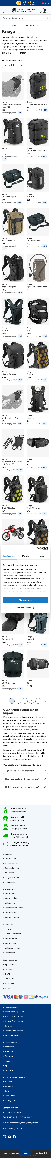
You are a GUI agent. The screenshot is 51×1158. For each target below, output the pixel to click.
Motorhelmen (10, 858)
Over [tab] (42, 556)
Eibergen (9, 1056)
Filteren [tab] (24, 1153)
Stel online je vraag (13, 1128)
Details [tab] (25, 556)
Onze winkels (11, 1042)
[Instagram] (4, 1137)
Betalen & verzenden (14, 1021)
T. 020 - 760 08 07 (13, 1112)
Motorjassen (10, 893)
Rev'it (7, 974)
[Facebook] (14, 1137)
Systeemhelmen (12, 868)
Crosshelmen (10, 882)
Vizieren (8, 929)
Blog (7, 1091)
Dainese (8, 969)
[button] (45, 3)
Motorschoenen (12, 917)
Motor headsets (12, 938)
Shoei (7, 988)
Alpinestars (9, 964)
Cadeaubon (10, 1096)
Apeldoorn (9, 1051)
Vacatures (9, 1086)
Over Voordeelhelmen (15, 1077)
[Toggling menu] (3, 10)
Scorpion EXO (11, 983)
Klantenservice (11, 1007)
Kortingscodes (11, 1100)
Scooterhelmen (11, 863)
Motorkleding (11, 889)
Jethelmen (9, 873)
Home (4, 25)
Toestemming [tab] (9, 556)
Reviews (8, 1081)
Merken (15, 25)
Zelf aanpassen (24, 607)
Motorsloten (10, 953)
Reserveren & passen (14, 1012)
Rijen (7, 1065)
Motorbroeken (11, 898)
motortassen (28, 753)
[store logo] (24, 10)
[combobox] (25, 17)
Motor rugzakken (12, 948)
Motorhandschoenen (14, 908)
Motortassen (10, 943)
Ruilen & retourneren (14, 1016)
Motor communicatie (13, 934)
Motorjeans (10, 903)
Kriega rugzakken (30, 25)
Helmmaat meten (12, 1035)
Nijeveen (9, 1061)
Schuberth (9, 979)
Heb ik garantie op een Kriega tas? (22, 787)
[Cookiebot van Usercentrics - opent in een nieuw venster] (36, 548)
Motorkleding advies (14, 1031)
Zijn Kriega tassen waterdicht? (20, 770)
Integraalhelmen (12, 877)
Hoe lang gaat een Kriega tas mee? (22, 779)
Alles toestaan (25, 600)
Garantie (8, 1026)
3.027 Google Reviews (28, 4)
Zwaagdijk (9, 1070)
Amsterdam (9, 1047)
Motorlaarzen (10, 912)
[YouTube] (9, 1137)
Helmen (8, 854)
